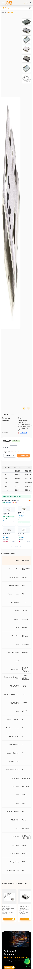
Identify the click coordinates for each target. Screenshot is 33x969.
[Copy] (12, 414)
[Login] (30, 2)
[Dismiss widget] (30, 959)
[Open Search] (23, 2)
